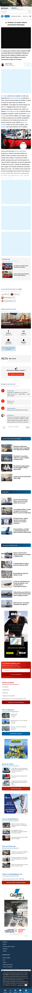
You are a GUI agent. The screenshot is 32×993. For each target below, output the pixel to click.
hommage (16, 111)
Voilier (7, 16)
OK (26, 985)
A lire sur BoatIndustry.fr (10, 819)
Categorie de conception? (8, 695)
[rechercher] (29, 12)
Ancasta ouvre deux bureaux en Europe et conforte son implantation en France (19, 825)
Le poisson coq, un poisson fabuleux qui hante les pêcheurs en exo (19, 852)
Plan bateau (5, 686)
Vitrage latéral (5, 689)
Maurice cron (10, 401)
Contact (4, 944)
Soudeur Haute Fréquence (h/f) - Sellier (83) (13, 879)
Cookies (4, 962)
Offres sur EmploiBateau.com (12, 874)
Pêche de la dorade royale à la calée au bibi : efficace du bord (19, 865)
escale (3, 127)
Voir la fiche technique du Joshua (8, 348)
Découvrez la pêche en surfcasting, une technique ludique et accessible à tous (19, 859)
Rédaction (5, 942)
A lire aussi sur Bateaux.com (9, 545)
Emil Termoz (10, 415)
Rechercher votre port (16, 733)
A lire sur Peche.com (9, 846)
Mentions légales (6, 957)
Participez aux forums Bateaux (16, 702)
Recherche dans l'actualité (9, 946)
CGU (4, 960)
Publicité (5, 951)
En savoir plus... (20, 985)
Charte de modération (7, 966)
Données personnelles (8, 964)
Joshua (8, 111)
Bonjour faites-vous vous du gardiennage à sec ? (14, 698)
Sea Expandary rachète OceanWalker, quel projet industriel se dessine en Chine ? (19, 832)
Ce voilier (4, 96)
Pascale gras (10, 390)
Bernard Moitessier (15, 98)
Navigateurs (5, 492)
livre (5, 107)
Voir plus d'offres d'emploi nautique (16, 882)
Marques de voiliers (16, 16)
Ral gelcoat (5, 692)
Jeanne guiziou (11, 408)
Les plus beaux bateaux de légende (11, 438)
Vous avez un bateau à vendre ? (16, 372)
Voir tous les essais (16, 788)
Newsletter (5, 948)
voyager (21, 175)
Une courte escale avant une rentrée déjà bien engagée (19, 838)
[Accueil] (2, 16)
